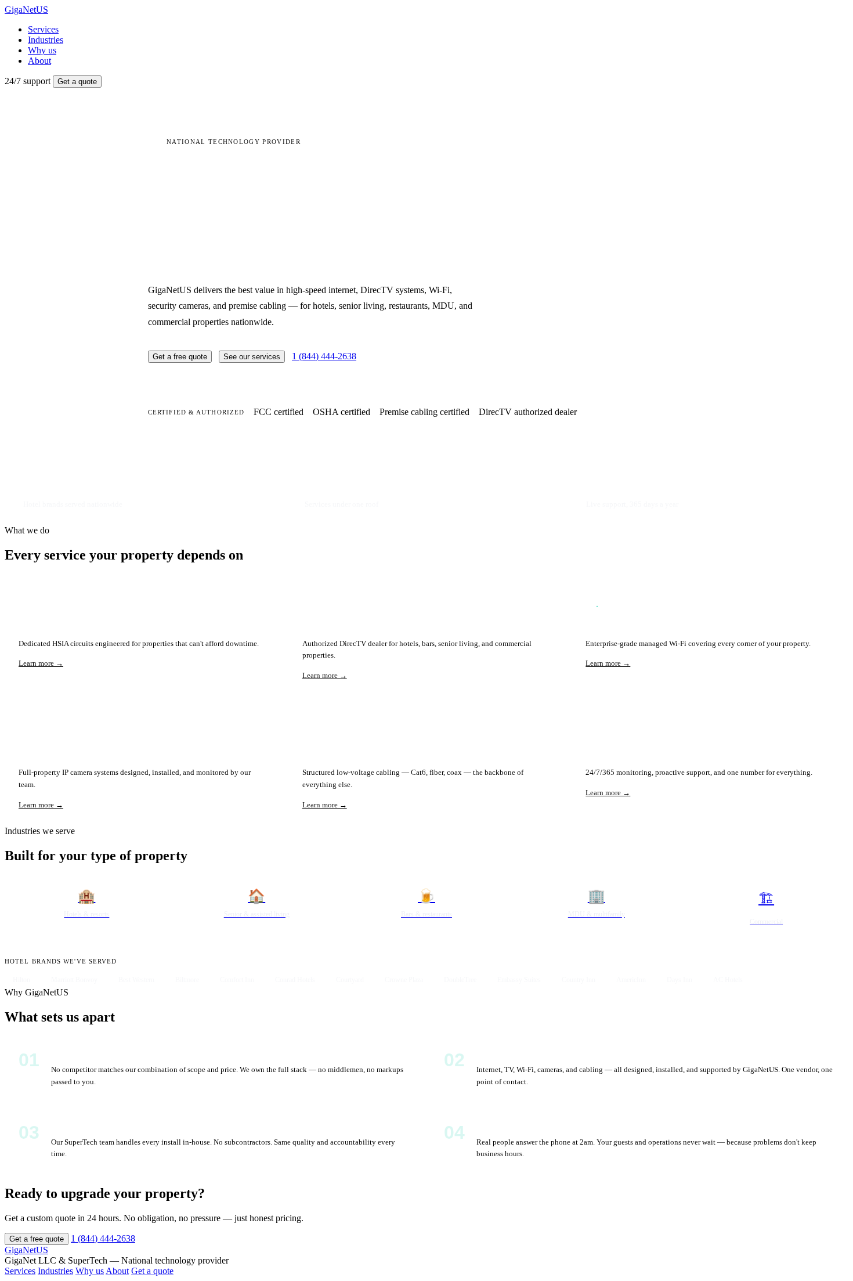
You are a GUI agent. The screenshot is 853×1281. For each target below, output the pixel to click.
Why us (42, 50)
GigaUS (26, 10)
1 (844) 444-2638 (324, 356)
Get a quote (77, 81)
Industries (45, 40)
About (39, 61)
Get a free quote (180, 356)
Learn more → (41, 663)
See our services (251, 356)
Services (43, 29)
